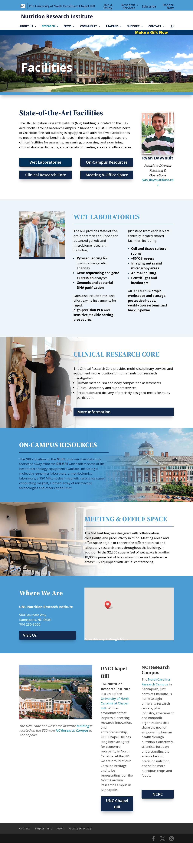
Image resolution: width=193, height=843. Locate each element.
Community (88, 26)
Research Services (128, 6)
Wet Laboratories (46, 162)
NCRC (61, 459)
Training (112, 26)
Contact (155, 26)
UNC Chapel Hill (117, 803)
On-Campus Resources (106, 162)
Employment (43, 828)
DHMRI (62, 464)
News (67, 26)
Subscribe (149, 6)
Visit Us (30, 635)
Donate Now (168, 6)
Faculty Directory (80, 828)
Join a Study (107, 6)
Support (133, 26)
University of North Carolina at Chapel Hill (115, 703)
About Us (26, 26)
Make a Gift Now (151, 32)
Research (48, 26)
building (83, 726)
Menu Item (58, 6)
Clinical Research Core (45, 174)
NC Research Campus (72, 730)
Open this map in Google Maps (106, 639)
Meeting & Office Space (107, 174)
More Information (93, 411)
